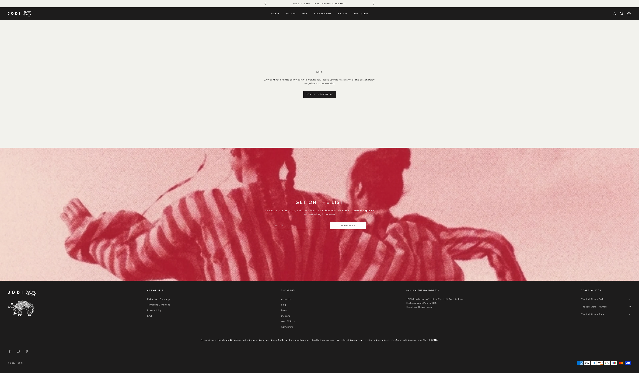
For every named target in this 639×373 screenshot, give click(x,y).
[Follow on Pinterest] (27, 351)
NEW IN (275, 13)
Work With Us (288, 321)
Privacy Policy (154, 310)
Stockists (285, 315)
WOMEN (291, 13)
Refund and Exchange (158, 299)
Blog (283, 304)
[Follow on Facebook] (9, 351)
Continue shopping (319, 94)
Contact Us (287, 326)
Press (284, 310)
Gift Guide (361, 13)
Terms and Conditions (158, 304)
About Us (286, 299)
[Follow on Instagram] (18, 351)
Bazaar (343, 13)
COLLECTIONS (323, 13)
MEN (305, 13)
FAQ (149, 315)
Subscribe (348, 225)
